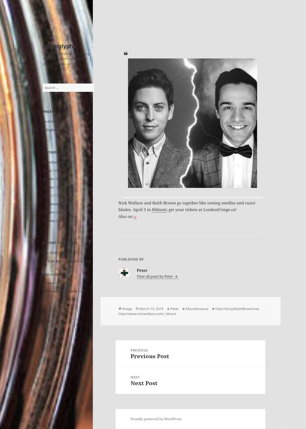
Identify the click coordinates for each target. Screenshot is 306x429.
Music (47, 170)
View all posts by (155, 276)
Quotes (48, 187)
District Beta (52, 274)
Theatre (49, 212)
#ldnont (159, 209)
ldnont (171, 313)
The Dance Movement (60, 291)
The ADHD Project (57, 253)
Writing (49, 220)
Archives (50, 121)
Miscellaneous (54, 162)
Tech (46, 195)
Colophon (50, 130)
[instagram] (135, 217)
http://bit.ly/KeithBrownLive (237, 308)
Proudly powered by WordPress (156, 419)
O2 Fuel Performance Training (67, 261)
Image (127, 308)
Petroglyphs (59, 46)
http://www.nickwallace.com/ (141, 313)
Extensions (54, 204)
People (48, 179)
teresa (48, 283)
